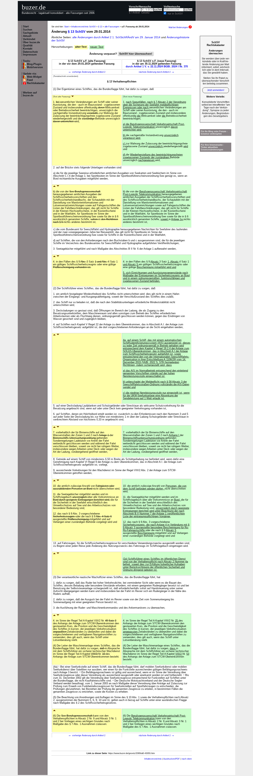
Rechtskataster (36, 83)
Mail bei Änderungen (179, 27)
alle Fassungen (112, 26)
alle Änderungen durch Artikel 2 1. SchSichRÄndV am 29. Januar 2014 (116, 37)
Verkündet (29, 39)
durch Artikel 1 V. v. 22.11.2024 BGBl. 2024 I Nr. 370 (157, 66)
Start (26, 26)
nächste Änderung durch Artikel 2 (157, 72)
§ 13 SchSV (76, 31)
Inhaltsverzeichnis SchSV (83, 26)
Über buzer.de (31, 42)
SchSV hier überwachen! (135, 53)
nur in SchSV (175, 13)
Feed (30, 80)
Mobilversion (35, 67)
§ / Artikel (134, 12)
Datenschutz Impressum (30, 53)
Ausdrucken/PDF (171, 759)
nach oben (187, 759)
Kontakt (27, 48)
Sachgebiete (30, 32)
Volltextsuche (172, 6)
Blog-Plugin (34, 64)
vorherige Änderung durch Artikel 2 (86, 72)
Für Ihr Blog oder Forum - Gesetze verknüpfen (214, 132)
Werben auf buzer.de (30, 94)
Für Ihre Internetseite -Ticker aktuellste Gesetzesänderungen (212, 147)
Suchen (27, 29)
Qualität (27, 45)
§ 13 (100, 26)
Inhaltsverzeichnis (153, 759)
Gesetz (145, 12)
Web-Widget (34, 76)
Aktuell (27, 36)
